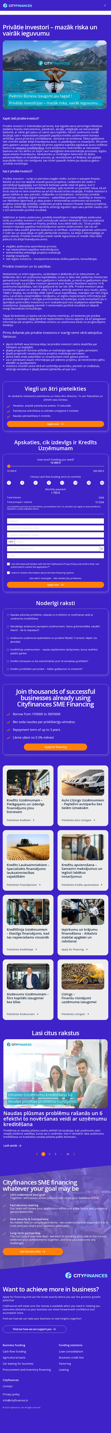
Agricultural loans (14, 1357)
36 (102, 482)
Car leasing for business (18, 1363)
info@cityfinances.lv (15, 1400)
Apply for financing (55, 747)
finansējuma (42, 141)
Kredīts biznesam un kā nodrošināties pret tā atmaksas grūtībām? (49, 661)
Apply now (53, 424)
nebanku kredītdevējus (29, 148)
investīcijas (59, 217)
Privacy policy (11, 1394)
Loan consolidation (71, 1351)
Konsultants (26, 305)
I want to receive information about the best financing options (42, 572)
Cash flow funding (14, 1351)
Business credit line (71, 1357)
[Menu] (105, 5)
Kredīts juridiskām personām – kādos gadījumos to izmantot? (46, 669)
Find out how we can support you (32, 1329)
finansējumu (28, 154)
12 (62, 482)
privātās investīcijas (15, 163)
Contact (8, 1386)
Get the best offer (30, 1251)
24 (88, 482)
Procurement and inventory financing (27, 1369)
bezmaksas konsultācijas (26, 308)
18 (75, 482)
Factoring (65, 1363)
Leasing (64, 1369)
